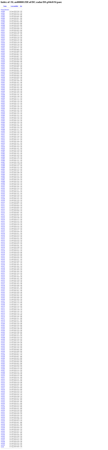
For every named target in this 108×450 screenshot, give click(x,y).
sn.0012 (3, 32)
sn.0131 (3, 238)
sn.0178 (3, 320)
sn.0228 (3, 406)
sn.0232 (3, 413)
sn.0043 (3, 86)
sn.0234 (3, 417)
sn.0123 (3, 224)
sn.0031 (3, 65)
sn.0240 (3, 427)
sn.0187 (3, 335)
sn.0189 (3, 339)
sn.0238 (3, 424)
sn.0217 (3, 387)
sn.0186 (3, 334)
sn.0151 (3, 273)
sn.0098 (3, 181)
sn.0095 (3, 176)
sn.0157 (3, 283)
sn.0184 (3, 330)
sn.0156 (3, 282)
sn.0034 (3, 70)
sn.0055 (3, 106)
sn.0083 (3, 155)
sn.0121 (3, 221)
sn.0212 (3, 379)
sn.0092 (3, 171)
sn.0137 (3, 249)
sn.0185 (3, 332)
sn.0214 (3, 382)
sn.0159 (3, 287)
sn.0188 (3, 337)
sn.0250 (3, 445)
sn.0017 (3, 40)
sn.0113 (3, 207)
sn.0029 (3, 61)
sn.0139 (3, 252)
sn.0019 (3, 44)
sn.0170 (3, 306)
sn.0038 (3, 77)
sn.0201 (3, 360)
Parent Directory (5, 9)
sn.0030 (3, 63)
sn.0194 (3, 347)
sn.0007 (3, 23)
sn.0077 (3, 145)
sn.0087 (3, 162)
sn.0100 (3, 184)
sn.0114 (3, 209)
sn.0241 (3, 429)
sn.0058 (3, 112)
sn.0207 (3, 370)
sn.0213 (3, 380)
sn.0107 (3, 197)
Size (21, 6)
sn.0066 (3, 125)
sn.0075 (3, 141)
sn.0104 (3, 191)
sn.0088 (3, 164)
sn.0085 (3, 158)
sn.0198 (3, 354)
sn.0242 (3, 431)
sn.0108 (3, 198)
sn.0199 (3, 356)
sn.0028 (3, 60)
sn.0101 (3, 186)
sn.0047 (3, 93)
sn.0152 (3, 275)
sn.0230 (3, 410)
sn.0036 (3, 73)
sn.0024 (3, 53)
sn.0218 (3, 389)
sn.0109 (3, 200)
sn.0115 (3, 210)
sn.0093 (3, 172)
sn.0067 (3, 127)
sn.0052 (3, 101)
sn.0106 (3, 195)
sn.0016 (3, 39)
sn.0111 (3, 204)
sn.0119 (3, 217)
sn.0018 (3, 42)
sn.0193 (3, 346)
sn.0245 (3, 436)
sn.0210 (3, 375)
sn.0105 (3, 193)
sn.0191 (3, 342)
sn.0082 (3, 153)
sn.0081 (3, 151)
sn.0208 (3, 372)
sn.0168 (3, 302)
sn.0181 (3, 325)
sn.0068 (3, 129)
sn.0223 (3, 398)
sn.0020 (3, 46)
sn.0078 (3, 146)
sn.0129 (3, 235)
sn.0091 (3, 169)
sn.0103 (3, 190)
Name (5, 6)
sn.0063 (3, 120)
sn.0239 (3, 426)
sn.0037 (3, 75)
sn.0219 (3, 391)
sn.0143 (3, 259)
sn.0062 (3, 119)
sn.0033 (3, 68)
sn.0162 (3, 292)
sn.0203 (3, 363)
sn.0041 (3, 82)
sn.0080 (3, 150)
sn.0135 (3, 245)
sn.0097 (3, 179)
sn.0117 (3, 214)
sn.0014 (3, 35)
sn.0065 (3, 124)
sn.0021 (3, 47)
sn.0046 (3, 91)
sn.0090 (3, 167)
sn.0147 (3, 266)
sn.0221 (3, 394)
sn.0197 (3, 353)
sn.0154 (3, 278)
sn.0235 (3, 419)
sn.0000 (3, 11)
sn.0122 (3, 223)
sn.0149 (3, 269)
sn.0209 (3, 373)
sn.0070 (3, 132)
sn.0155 (3, 280)
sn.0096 (3, 177)
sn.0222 (3, 396)
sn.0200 (3, 358)
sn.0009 (3, 27)
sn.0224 (3, 399)
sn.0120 (3, 219)
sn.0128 (3, 233)
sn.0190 (3, 341)
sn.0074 (3, 139)
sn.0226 (3, 403)
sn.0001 (3, 13)
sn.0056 (3, 108)
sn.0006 (3, 21)
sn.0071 (3, 134)
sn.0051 (3, 99)
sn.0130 (3, 236)
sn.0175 (3, 315)
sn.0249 (3, 443)
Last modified (14, 6)
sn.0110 (3, 202)
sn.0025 (3, 54)
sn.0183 (3, 328)
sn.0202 (3, 361)
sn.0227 (3, 405)
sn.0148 (3, 268)
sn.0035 (3, 72)
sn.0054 (3, 105)
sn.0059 (3, 113)
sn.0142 (3, 257)
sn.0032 (3, 66)
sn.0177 (3, 318)
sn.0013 (3, 34)
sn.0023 (3, 51)
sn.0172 (3, 309)
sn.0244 (3, 434)
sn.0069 (3, 131)
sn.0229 (3, 408)
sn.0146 (3, 264)
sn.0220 (3, 393)
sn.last (2, 446)
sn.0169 (3, 304)
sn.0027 (3, 58)
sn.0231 (3, 412)
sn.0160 (3, 288)
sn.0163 (3, 294)
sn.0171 (3, 308)
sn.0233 (3, 415)
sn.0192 (3, 344)
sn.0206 (3, 368)
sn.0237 (3, 422)
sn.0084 (3, 157)
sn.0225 (3, 401)
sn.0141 (3, 256)
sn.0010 (3, 28)
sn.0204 (3, 365)
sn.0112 (3, 205)
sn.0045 (3, 89)
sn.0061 (3, 117)
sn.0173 (3, 311)
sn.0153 (3, 276)
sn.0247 (3, 439)
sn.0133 (3, 242)
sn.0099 (3, 183)
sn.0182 (3, 327)
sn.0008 (3, 25)
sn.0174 (3, 313)
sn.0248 (3, 441)
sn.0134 (3, 243)
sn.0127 (3, 231)
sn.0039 (3, 79)
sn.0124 (3, 226)
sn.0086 (3, 160)
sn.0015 (3, 37)
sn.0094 (3, 174)
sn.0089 (3, 165)
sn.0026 (3, 56)
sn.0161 (3, 290)
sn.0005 (3, 20)
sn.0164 (3, 295)
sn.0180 (3, 323)
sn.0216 (3, 386)
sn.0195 (3, 349)
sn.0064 (3, 122)
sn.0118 (3, 216)
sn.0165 (3, 297)
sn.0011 (3, 30)
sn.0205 (3, 367)
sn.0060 (3, 115)
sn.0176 (3, 316)
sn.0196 (3, 351)
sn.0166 (3, 299)
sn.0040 (3, 80)
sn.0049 (3, 96)
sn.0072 (3, 136)
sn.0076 (3, 143)
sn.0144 (3, 261)
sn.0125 (3, 228)
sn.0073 (3, 138)
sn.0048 (3, 94)
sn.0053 (3, 103)
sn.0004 (3, 18)
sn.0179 (3, 321)
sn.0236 (3, 420)
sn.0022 (3, 49)
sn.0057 (3, 110)
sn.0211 (3, 377)
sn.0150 (3, 271)
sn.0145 (3, 262)
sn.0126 (3, 230)
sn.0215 (3, 384)
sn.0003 (3, 16)
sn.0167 (3, 301)
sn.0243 (3, 432)
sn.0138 (3, 250)
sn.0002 (3, 14)
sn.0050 (3, 98)
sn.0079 (3, 148)
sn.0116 (3, 212)
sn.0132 (3, 240)
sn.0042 (3, 84)
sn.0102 (3, 188)
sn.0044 (3, 87)
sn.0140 (3, 254)
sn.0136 (3, 247)
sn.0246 (3, 438)
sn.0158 (3, 285)
